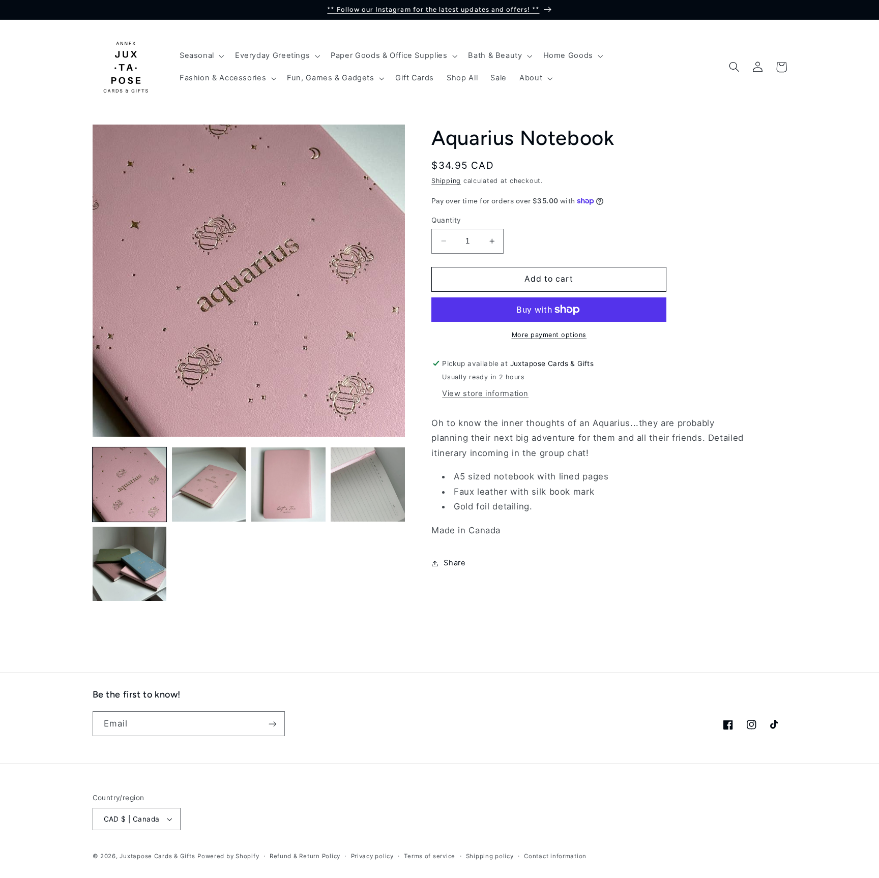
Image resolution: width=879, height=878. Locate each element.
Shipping (446, 181)
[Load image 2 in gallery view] (209, 484)
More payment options (549, 335)
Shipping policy (490, 856)
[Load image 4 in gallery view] (368, 484)
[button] (200, 56)
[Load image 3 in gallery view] (288, 484)
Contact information (555, 856)
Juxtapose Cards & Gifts (157, 856)
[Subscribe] (272, 723)
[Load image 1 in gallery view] (130, 484)
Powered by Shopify (228, 856)
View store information (485, 393)
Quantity (446, 220)
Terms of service (429, 856)
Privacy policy (372, 856)
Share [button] (454, 562)
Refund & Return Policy (305, 856)
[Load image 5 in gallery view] (130, 564)
